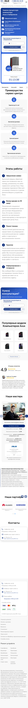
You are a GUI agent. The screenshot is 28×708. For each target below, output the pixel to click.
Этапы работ (14, 87)
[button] (26, 416)
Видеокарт (3, 650)
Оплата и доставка (6, 622)
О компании (4, 629)
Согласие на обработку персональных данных (13, 636)
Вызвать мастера (15, 426)
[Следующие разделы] (27, 87)
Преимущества (5, 87)
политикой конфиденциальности (14, 50)
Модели (21, 87)
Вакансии (3, 626)
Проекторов (14, 650)
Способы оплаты (5, 639)
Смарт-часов (4, 662)
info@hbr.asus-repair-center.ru (12, 534)
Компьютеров (4, 655)
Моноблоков (4, 653)
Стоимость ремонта (6, 619)
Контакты (3, 624)
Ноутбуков (13, 648)
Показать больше (14, 356)
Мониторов (13, 657)
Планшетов (14, 653)
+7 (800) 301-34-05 (17, 1)
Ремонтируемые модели (7, 631)
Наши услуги (4, 634)
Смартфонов (4, 648)
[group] (7, 506)
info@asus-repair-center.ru (11, 588)
